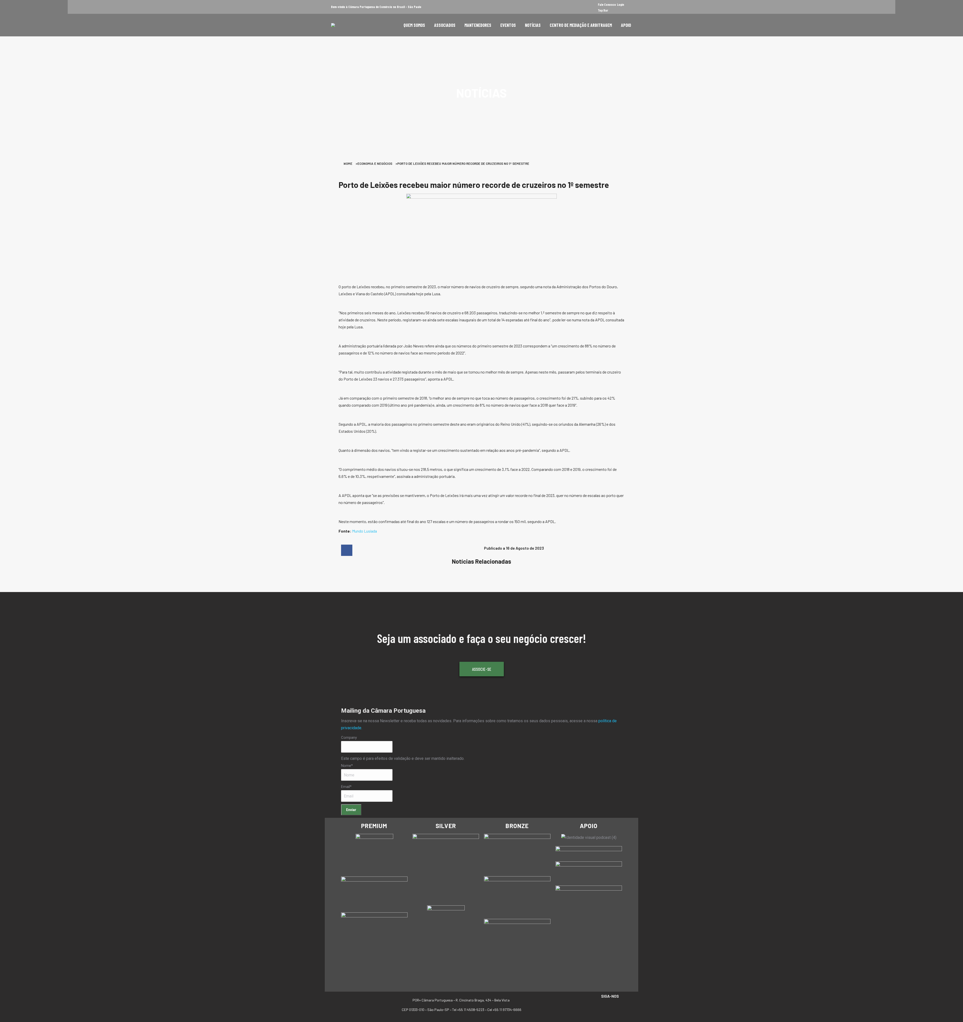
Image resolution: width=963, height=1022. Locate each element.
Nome (347, 765)
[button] (346, 550)
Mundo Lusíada (364, 531)
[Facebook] (594, 1007)
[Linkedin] (615, 1007)
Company (349, 737)
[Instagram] (604, 1007)
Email (346, 786)
